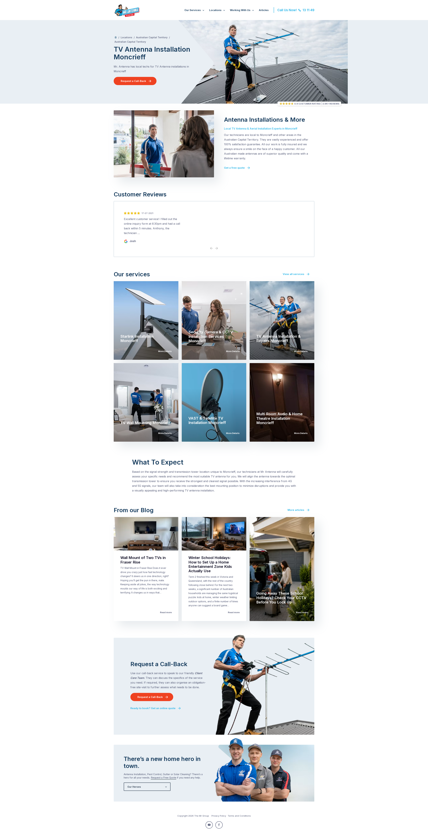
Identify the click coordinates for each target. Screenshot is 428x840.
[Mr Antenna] (126, 16)
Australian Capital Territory (152, 37)
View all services (293, 274)
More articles (296, 510)
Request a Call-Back (133, 81)
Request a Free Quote (163, 777)
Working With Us (240, 10)
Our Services (192, 10)
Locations (215, 10)
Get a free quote (234, 167)
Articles (264, 10)
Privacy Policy (218, 815)
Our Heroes (134, 786)
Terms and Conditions (239, 815)
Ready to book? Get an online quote (153, 708)
